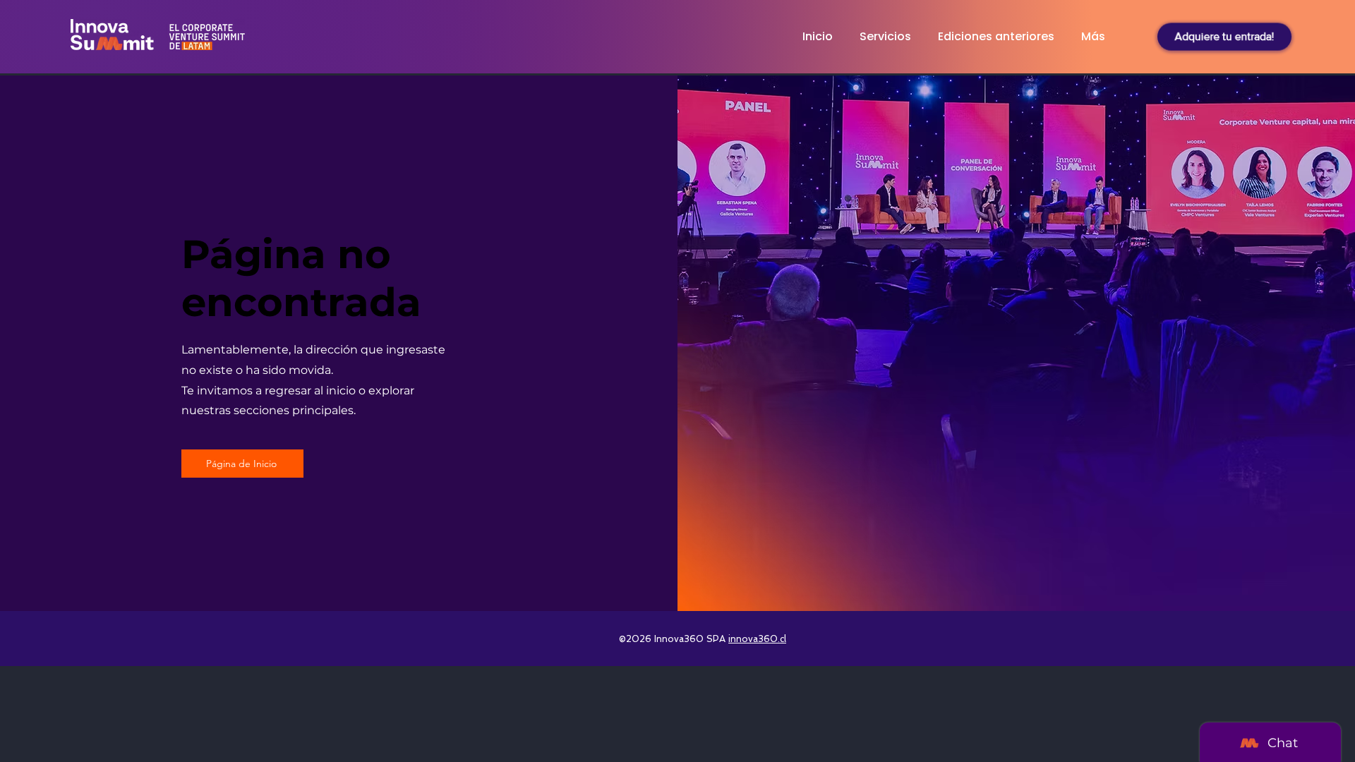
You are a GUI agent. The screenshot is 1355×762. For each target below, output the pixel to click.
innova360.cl (757, 639)
